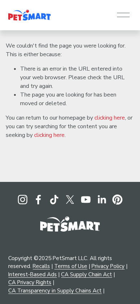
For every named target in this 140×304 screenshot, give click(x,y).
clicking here (109, 118)
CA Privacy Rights (29, 282)
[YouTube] (86, 200)
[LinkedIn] (102, 200)
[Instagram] (23, 200)
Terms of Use (70, 266)
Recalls (41, 266)
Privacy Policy (108, 266)
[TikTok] (54, 200)
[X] (70, 200)
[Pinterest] (117, 200)
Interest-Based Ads (32, 274)
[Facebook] (38, 200)
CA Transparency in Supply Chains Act (55, 290)
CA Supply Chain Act (86, 274)
